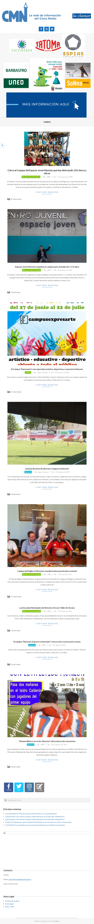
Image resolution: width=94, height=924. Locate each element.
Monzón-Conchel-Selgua (31, 177)
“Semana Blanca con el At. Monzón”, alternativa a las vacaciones (47, 741)
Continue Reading (47, 192)
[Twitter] (52, 29)
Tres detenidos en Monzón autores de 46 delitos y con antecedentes (31, 814)
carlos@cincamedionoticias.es (19, 879)
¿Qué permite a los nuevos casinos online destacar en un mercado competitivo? (35, 816)
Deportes (28, 472)
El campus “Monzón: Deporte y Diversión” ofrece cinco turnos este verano (47, 641)
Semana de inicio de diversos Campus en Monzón (47, 468)
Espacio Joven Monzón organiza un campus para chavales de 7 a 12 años (47, 267)
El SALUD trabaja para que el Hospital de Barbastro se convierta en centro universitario (38, 822)
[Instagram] (46, 29)
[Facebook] (41, 29)
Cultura (28, 372)
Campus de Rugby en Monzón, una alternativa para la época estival (47, 571)
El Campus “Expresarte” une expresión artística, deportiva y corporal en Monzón (47, 369)
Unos (44, 921)
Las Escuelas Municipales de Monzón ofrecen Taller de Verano (47, 608)
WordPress (56, 921)
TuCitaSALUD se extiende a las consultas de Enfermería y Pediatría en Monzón (35, 825)
